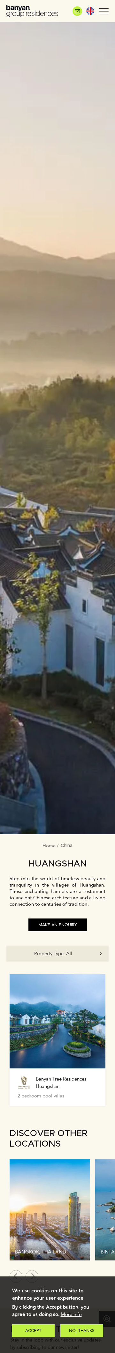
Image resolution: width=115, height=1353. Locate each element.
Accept (33, 1331)
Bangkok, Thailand (40, 1252)
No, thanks (81, 1331)
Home (49, 846)
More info (71, 1314)
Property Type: (53, 953)
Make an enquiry (57, 925)
